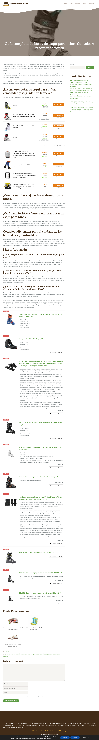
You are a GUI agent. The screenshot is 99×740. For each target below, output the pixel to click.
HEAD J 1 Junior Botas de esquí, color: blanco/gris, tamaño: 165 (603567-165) (40, 448)
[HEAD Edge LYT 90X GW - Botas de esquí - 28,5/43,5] (11, 558)
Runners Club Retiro (19, 4)
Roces (15, 105)
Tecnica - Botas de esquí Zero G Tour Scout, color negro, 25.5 (39, 477)
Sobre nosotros (75, 4)
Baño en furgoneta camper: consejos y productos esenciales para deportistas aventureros (81, 96)
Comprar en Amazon (57, 330)
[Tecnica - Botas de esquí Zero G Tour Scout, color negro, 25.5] (11, 482)
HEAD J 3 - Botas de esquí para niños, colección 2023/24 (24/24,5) (41, 573)
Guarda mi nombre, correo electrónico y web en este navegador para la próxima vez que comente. (33, 696)
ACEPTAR (64, 737)
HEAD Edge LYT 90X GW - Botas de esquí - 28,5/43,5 (36, 552)
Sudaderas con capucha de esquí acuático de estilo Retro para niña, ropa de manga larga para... (24, 175)
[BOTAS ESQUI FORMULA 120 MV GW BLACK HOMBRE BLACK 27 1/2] (11, 428)
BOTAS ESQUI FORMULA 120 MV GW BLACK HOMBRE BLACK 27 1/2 (40, 424)
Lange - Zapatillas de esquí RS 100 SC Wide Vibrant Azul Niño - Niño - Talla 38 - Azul (41, 315)
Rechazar (75, 737)
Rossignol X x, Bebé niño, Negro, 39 (31, 339)
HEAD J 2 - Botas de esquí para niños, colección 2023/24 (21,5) (40, 593)
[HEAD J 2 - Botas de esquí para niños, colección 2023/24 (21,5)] (11, 598)
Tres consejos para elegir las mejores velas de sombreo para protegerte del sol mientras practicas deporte (81, 90)
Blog (84, 4)
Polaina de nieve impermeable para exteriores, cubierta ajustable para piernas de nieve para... (23, 165)
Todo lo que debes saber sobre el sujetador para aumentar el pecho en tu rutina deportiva (82, 103)
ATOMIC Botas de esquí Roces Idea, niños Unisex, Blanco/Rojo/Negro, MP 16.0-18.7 (24, 116)
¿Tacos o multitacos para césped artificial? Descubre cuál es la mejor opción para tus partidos (28, 653)
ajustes (48, 738)
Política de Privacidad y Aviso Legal (56, 731)
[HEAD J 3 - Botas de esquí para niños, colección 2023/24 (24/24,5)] (11, 578)
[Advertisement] (49, 30)
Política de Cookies (37, 731)
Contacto (91, 4)
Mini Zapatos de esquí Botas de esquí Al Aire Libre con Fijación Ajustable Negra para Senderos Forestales (40, 498)
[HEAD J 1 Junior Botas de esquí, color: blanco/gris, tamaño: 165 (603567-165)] (11, 452)
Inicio (65, 4)
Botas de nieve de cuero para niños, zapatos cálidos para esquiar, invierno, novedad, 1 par (24, 186)
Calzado (7, 651)
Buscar (72, 64)
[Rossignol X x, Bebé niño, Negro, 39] (11, 344)
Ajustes (84, 737)
